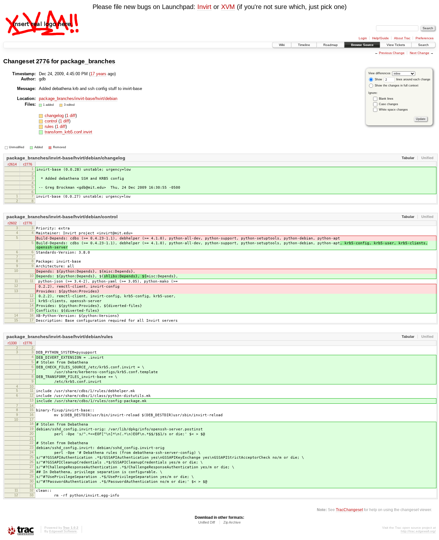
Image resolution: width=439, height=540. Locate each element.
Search (423, 45)
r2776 (27, 164)
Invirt (204, 6)
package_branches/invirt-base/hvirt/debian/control (62, 216)
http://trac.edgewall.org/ (418, 531)
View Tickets (396, 45)
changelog (55, 115)
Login (363, 38)
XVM (228, 6)
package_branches (88, 61)
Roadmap (330, 45)
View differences (379, 73)
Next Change (419, 53)
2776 (43, 61)
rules (50, 126)
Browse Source (362, 45)
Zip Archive (232, 522)
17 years (98, 73)
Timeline (304, 45)
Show (378, 79)
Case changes (388, 104)
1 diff (71, 115)
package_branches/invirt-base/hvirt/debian (78, 98)
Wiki (282, 45)
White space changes (393, 109)
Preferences (425, 38)
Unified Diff (206, 522)
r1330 (12, 343)
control (51, 121)
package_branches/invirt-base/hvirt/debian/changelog (65, 157)
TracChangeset (349, 510)
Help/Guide (380, 38)
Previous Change (392, 53)
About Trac (402, 38)
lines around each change (412, 79)
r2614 (12, 164)
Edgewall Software (63, 531)
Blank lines (386, 98)
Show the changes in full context (396, 85)
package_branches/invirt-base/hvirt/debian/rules (59, 336)
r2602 (12, 223)
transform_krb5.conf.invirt (68, 132)
